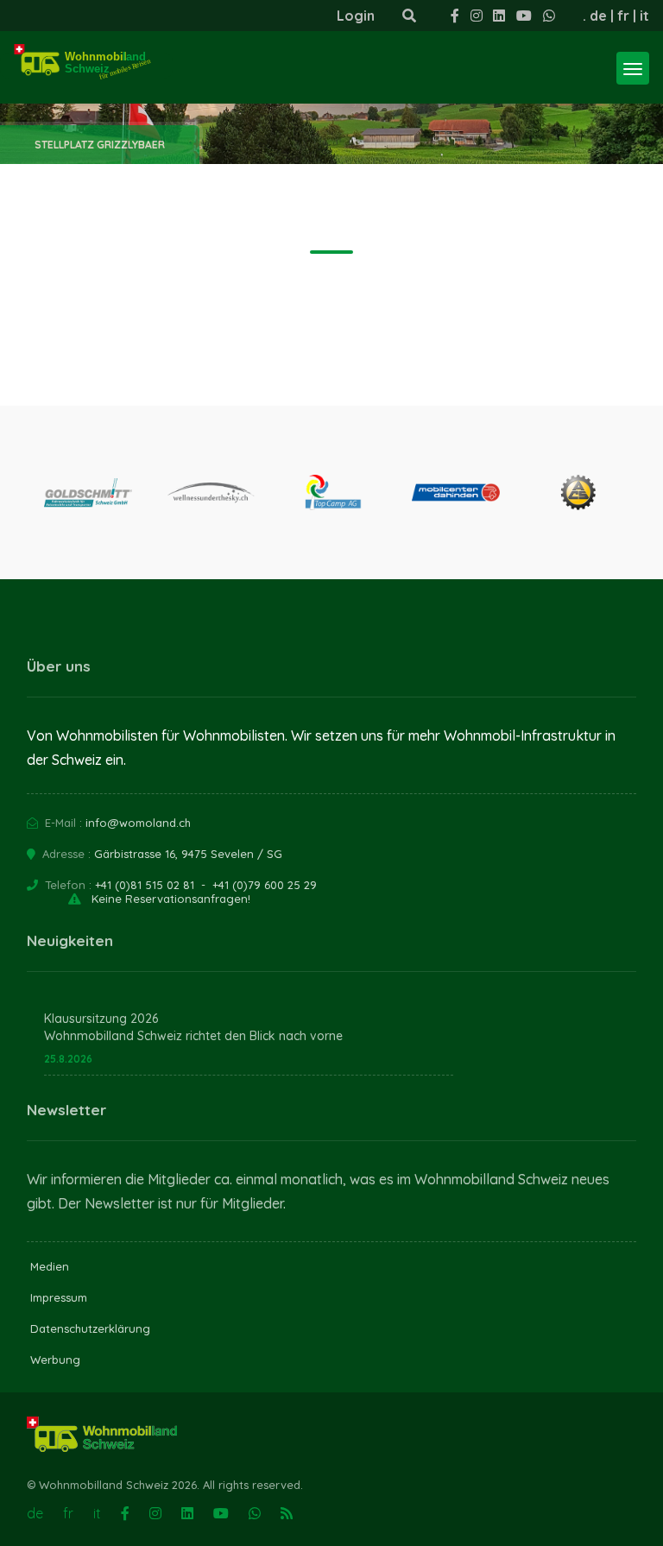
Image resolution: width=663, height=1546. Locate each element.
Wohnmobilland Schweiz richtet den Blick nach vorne (193, 1036)
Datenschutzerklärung (90, 1328)
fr (623, 15)
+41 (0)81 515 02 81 (144, 885)
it (644, 15)
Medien (49, 1266)
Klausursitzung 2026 (101, 1018)
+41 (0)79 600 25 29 (264, 885)
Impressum (58, 1297)
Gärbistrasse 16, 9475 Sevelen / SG (188, 854)
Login (356, 15)
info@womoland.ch (138, 823)
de (598, 15)
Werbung (55, 1359)
